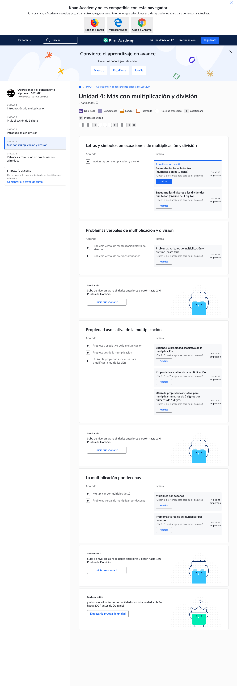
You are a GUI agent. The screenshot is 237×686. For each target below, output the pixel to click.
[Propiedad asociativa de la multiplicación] (105, 125)
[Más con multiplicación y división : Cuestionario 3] (129, 125)
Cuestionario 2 (94, 433)
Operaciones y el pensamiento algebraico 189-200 (123, 87)
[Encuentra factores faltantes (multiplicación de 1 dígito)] (81, 125)
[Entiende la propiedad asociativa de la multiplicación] (100, 125)
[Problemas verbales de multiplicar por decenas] (124, 125)
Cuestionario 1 (94, 285)
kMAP (89, 87)
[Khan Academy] (118, 40)
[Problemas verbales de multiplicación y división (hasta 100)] (90, 125)
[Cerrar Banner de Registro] (230, 51)
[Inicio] (80, 87)
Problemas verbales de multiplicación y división (130, 230)
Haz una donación (159, 40)
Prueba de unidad (95, 597)
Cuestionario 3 (94, 554)
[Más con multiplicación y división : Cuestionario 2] (115, 125)
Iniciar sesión (187, 40)
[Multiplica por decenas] (119, 125)
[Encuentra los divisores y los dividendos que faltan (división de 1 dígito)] (85, 125)
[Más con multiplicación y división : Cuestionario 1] (95, 125)
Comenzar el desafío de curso (25, 181)
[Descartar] (231, 3)
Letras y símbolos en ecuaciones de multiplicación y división (141, 146)
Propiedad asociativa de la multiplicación (124, 330)
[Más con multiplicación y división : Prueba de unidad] (134, 125)
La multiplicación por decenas (113, 478)
